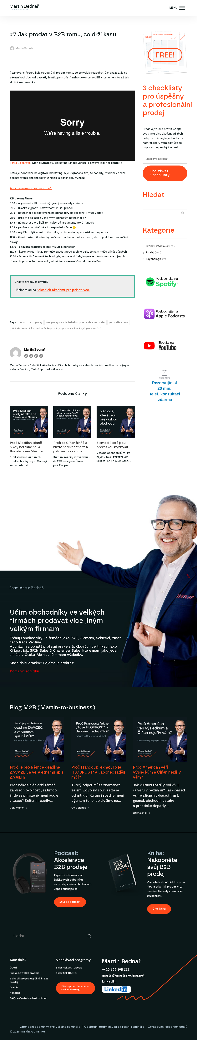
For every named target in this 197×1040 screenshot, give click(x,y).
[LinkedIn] (36, 356)
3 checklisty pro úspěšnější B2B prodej (29, 980)
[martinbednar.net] (24, 7)
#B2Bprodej (36, 322)
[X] (31, 356)
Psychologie (154, 259)
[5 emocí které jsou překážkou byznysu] (116, 422)
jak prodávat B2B (118, 322)
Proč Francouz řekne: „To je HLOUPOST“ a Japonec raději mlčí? (98, 772)
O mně (14, 987)
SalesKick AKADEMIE (69, 968)
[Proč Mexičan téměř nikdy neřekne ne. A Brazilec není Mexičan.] (29, 422)
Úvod (13, 968)
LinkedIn (109, 981)
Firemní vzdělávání (158, 246)
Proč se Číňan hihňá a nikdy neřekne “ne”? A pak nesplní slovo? (70, 447)
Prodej (150, 252)
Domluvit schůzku (24, 671)
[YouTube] (41, 356)
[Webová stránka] (26, 356)
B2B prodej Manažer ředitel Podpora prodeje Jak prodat (75, 322)
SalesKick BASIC (66, 973)
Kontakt (15, 993)
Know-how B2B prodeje (24, 973)
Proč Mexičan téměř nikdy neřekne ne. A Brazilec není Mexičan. (27, 447)
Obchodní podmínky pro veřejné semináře (50, 1026)
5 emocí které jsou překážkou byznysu (112, 445)
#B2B (22, 322)
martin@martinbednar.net (123, 975)
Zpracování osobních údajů (167, 1026)
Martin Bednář (24, 48)
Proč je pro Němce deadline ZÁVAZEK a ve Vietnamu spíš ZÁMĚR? (36, 772)
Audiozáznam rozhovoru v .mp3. (31, 188)
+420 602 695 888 (116, 970)
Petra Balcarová (20, 163)
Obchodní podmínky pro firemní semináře (114, 1026)
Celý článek (17, 808)
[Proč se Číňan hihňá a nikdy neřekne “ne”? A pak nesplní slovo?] (72, 422)
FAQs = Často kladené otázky (28, 998)
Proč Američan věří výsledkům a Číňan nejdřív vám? (157, 772)
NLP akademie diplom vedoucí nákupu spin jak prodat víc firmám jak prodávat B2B (56, 328)
